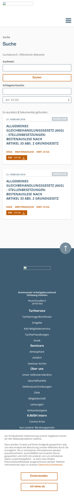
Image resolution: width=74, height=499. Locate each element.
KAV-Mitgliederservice (37, 328)
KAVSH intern (37, 416)
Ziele (37, 392)
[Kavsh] (18, 13)
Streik (37, 340)
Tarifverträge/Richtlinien (37, 316)
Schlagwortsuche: (13, 85)
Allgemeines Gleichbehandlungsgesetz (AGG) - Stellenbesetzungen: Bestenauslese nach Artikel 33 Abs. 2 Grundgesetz (35, 134)
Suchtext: (8, 61)
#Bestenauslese (24, 151)
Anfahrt (37, 357)
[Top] (65, 248)
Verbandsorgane (37, 410)
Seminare (37, 346)
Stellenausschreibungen (37, 386)
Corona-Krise (37, 421)
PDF (14, 157)
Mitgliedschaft (37, 398)
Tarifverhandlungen (37, 334)
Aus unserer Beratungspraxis (37, 427)
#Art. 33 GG (42, 151)
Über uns (37, 369)
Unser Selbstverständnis (37, 374)
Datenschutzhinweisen (50, 464)
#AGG (9, 151)
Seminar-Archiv (37, 363)
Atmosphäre (37, 351)
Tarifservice (37, 311)
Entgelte (37, 322)
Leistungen (37, 404)
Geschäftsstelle (37, 380)
